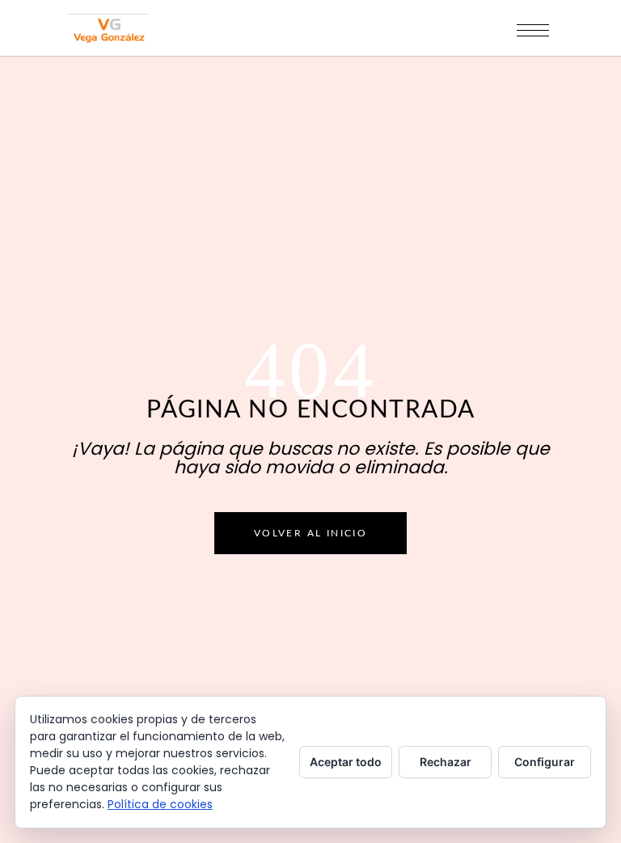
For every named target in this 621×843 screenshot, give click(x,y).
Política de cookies (160, 804)
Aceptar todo (346, 762)
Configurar (544, 762)
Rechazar (445, 762)
